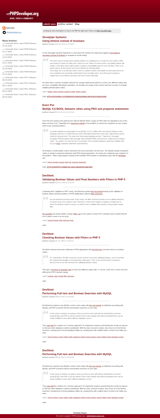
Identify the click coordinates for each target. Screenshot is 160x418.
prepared (75, 162)
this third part (97, 249)
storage (67, 91)
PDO (58, 143)
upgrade (55, 162)
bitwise (50, 91)
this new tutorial (97, 191)
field (66, 162)
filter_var (77, 214)
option (55, 91)
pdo (70, 162)
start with (50, 325)
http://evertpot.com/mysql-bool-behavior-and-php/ (69, 167)
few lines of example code (61, 270)
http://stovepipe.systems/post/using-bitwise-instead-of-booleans (76, 96)
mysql (50, 162)
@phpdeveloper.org (13, 32)
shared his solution (78, 123)
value (56, 276)
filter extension (96, 194)
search (61, 337)
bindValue (122, 155)
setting (78, 91)
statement (82, 162)
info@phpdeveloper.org (95, 416)
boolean (61, 91)
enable (72, 91)
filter (60, 220)
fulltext (66, 337)
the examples (47, 214)
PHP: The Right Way (104, 31)
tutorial (83, 91)
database (76, 337)
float (71, 220)
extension (66, 220)
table (71, 337)
